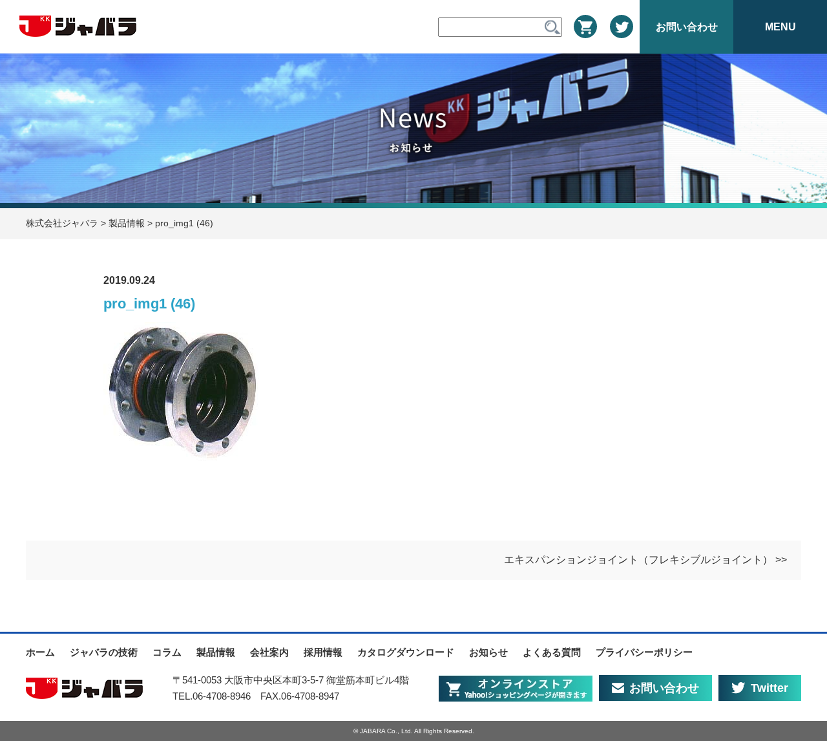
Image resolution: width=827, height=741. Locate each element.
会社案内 (269, 652)
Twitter (769, 688)
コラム (167, 652)
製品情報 (215, 652)
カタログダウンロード (405, 652)
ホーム (40, 652)
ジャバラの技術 (104, 652)
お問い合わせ (664, 688)
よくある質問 (552, 652)
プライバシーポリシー (644, 652)
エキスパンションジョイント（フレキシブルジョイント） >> (645, 559)
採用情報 (323, 652)
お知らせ (488, 652)
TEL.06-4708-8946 (212, 696)
